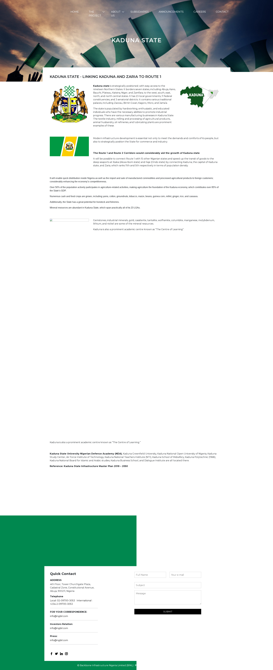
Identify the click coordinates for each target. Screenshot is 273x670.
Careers (200, 11)
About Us (116, 13)
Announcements (171, 11)
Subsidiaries (140, 11)
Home (75, 11)
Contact (222, 11)
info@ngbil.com (59, 616)
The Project (95, 13)
